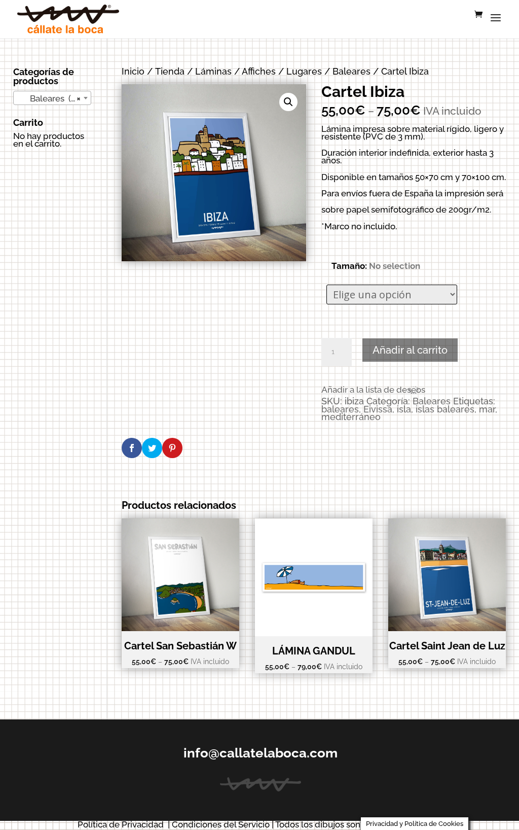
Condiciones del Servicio (221, 824)
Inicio (133, 71)
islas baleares (445, 409)
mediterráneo (351, 416)
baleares (340, 409)
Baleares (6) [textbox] (49, 98)
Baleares (351, 71)
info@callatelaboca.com (260, 752)
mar (487, 409)
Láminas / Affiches (235, 71)
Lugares (304, 71)
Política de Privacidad (121, 824)
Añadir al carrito (410, 350)
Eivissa (377, 409)
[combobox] (52, 98)
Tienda (169, 71)
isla (404, 409)
